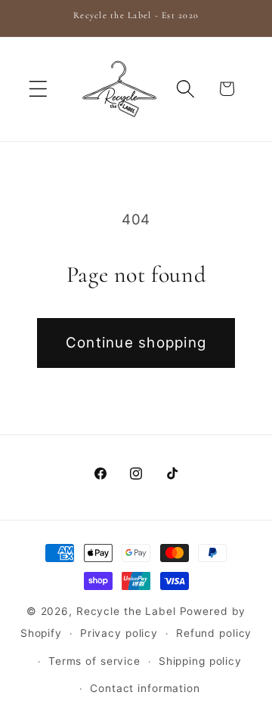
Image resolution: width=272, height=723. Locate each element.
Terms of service (94, 661)
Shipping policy (200, 661)
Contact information (145, 688)
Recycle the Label (126, 611)
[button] (38, 89)
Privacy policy (119, 633)
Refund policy (214, 633)
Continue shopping (136, 342)
